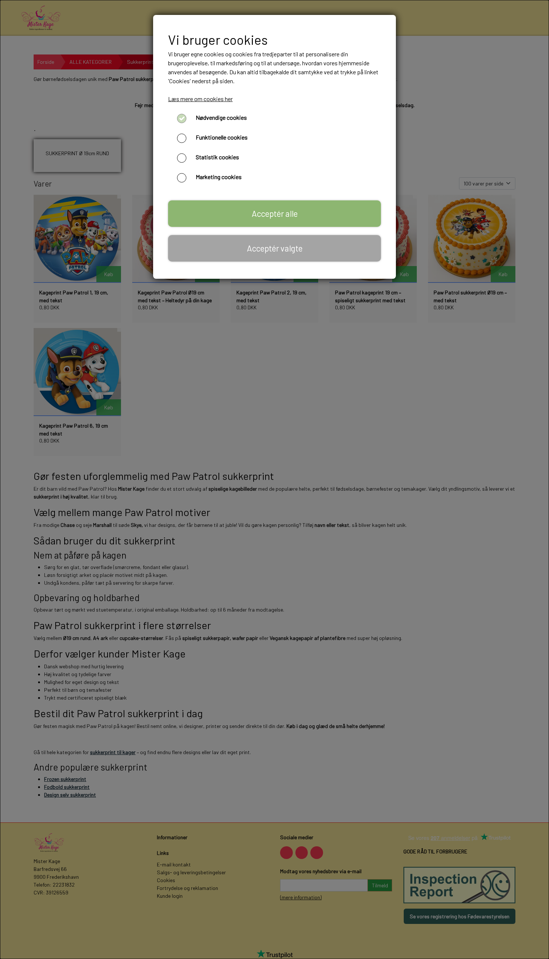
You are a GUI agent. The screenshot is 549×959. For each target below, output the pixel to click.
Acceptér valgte (275, 248)
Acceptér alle (275, 213)
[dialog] (274, 479)
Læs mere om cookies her (200, 98)
